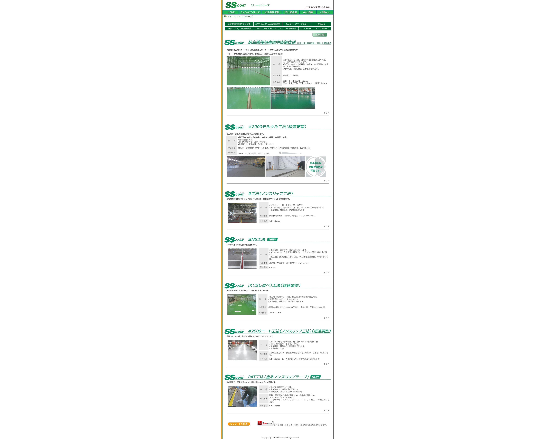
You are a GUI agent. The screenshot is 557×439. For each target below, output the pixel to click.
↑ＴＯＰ (326, 113)
